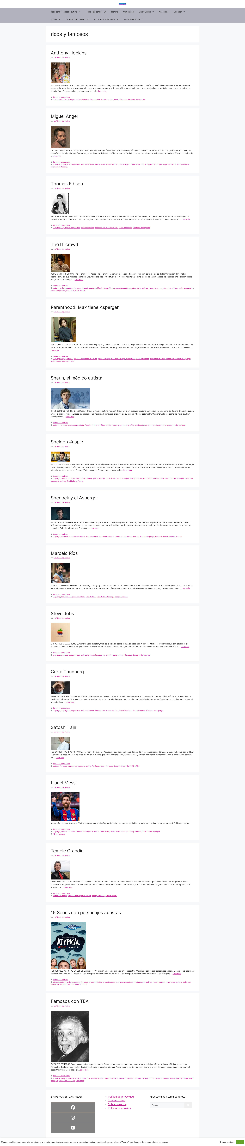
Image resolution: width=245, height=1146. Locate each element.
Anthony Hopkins (69, 52)
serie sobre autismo (170, 288)
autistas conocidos (82, 1078)
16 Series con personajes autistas (86, 912)
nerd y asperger (123, 478)
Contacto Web (116, 1100)
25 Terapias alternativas (104, 19)
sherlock (83, 984)
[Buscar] (188, 1105)
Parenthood (130, 359)
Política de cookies (119, 1108)
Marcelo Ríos (64, 553)
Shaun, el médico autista (76, 378)
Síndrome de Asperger (136, 99)
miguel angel (135, 164)
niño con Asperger (118, 359)
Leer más (102, 91)
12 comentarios (59, 834)
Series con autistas (60, 286)
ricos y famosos (120, 99)
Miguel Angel (64, 116)
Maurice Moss (102, 288)
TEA (137, 766)
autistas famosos (82, 99)
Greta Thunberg (67, 671)
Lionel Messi (64, 782)
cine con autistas (95, 982)
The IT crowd (64, 244)
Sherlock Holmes (175, 536)
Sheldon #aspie (67, 441)
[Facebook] (73, 1107)
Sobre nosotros (117, 1104)
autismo (69, 359)
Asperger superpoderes (70, 164)
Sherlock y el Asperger (74, 497)
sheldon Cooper (73, 984)
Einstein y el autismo (143, 1078)
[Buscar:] (167, 1105)
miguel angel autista (148, 164)
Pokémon (95, 766)
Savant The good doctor (134, 425)
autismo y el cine (59, 288)
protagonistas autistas (139, 288)
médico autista (105, 425)
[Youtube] (73, 1128)
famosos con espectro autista (101, 99)
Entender (178, 12)
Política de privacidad (121, 1096)
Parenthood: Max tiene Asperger (85, 307)
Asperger (71, 99)
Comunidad (128, 12)
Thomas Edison (67, 183)
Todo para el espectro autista (64, 12)
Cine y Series (145, 12)
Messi (113, 832)
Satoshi (117, 766)
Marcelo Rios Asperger (105, 597)
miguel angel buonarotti (166, 164)
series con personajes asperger (178, 359)
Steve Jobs (62, 613)
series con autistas (186, 288)
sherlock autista (161, 536)
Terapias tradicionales (75, 19)
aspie (63, 359)
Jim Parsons (111, 478)
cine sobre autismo (89, 288)
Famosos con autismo (61, 97)
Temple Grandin (67, 850)
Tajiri (133, 766)
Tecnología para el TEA (95, 12)
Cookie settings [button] (227, 1142)
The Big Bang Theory (75, 481)
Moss (111, 288)
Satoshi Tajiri (64, 727)
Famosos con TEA (132, 19)
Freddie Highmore (92, 425)
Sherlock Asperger (147, 536)
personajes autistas (121, 288)
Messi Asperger (122, 832)
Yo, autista (163, 12)
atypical (56, 982)
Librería (114, 12)
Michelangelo (124, 164)
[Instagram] (73, 1118)
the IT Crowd (80, 291)
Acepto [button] (239, 1142)
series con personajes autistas (62, 291)
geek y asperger (104, 359)
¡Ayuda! (54, 19)
